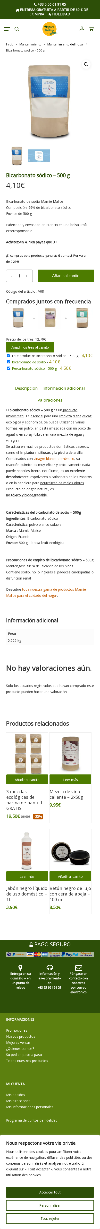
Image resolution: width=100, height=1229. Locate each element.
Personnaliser (50, 1205)
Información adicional (63, 388)
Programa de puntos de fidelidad (32, 1120)
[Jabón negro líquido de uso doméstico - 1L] (27, 850)
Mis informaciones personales (29, 1107)
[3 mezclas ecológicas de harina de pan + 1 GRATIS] (27, 753)
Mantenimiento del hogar (65, 44)
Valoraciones (50, 400)
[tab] (26, 388)
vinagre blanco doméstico (54, 458)
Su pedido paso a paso (24, 1054)
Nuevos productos (20, 1036)
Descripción (26, 388)
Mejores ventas (18, 1042)
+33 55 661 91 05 (49, 987)
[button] (86, 64)
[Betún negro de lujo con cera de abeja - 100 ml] (70, 850)
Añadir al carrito (65, 276)
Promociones (16, 1030)
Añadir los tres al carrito (30, 347)
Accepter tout (50, 1192)
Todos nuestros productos (27, 1060)
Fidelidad (60, 14)
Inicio (10, 44)
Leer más (70, 779)
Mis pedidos (15, 1094)
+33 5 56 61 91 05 (51, 4)
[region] (50, 1182)
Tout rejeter (50, 1218)
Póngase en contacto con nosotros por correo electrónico (78, 982)
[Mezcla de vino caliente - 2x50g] (70, 753)
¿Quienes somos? (20, 1048)
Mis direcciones (18, 1100)
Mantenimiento (30, 44)
